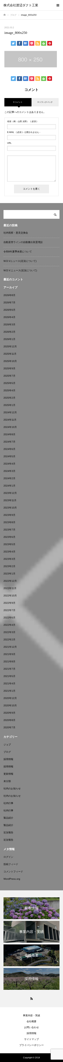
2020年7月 (9, 727)
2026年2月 (9, 331)
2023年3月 (9, 559)
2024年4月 (9, 463)
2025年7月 (9, 375)
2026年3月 (9, 324)
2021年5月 (9, 676)
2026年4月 (9, 317)
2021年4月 (9, 683)
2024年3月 (9, 471)
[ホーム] (5, 15)
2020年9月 (9, 712)
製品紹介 (8, 817)
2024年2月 (9, 478)
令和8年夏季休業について (18, 251)
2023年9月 (9, 515)
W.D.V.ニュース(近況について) (20, 270)
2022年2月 (9, 639)
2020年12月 (10, 698)
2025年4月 (9, 390)
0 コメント (18, 102)
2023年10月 (10, 507)
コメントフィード (13, 871)
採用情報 (8, 759)
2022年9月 (9, 602)
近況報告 (8, 832)
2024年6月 (9, 449)
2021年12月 (10, 646)
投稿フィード (11, 864)
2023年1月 (9, 573)
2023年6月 (9, 537)
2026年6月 (9, 309)
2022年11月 (10, 588)
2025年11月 (10, 353)
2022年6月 (9, 617)
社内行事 (8, 803)
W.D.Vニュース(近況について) (20, 261)
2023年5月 (9, 544)
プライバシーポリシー (31, 1045)
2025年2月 (9, 397)
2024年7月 (9, 441)
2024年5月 (9, 456)
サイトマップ (31, 1039)
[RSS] (31, 998)
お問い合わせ (31, 1027)
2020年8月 (9, 720)
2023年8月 (9, 522)
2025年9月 (9, 368)
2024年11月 (10, 419)
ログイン (8, 856)
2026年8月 (9, 295)
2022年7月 (9, 610)
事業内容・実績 (31, 1015)
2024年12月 (10, 412)
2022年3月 (9, 632)
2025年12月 (10, 346)
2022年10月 (10, 595)
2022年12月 (10, 580)
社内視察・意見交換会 (16, 232)
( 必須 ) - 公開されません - (23, 132)
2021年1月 (9, 690)
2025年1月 (9, 405)
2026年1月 (9, 339)
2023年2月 (9, 566)
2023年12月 (10, 493)
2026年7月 (9, 302)
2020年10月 (10, 705)
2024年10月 (10, 427)
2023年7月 (9, 529)
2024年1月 (9, 485)
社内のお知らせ (12, 788)
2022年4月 (9, 624)
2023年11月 (10, 500)
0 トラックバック (45, 102)
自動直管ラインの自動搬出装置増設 (23, 242)
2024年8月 (9, 434)
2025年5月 (9, 383)
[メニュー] (57, 5)
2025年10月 (10, 361)
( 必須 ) (22, 121)
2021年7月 (9, 668)
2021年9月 (9, 654)
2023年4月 (9, 551)
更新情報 (8, 773)
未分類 (7, 781)
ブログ (7, 751)
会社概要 (31, 1021)
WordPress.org (12, 878)
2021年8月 (9, 661)
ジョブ (7, 744)
